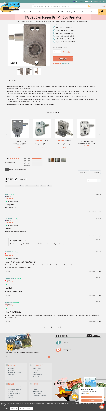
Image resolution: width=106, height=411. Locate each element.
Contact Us (97, 1)
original (21, 186)
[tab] (53, 112)
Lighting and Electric (73, 12)
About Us (11, 370)
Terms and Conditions (39, 395)
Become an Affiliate (14, 372)
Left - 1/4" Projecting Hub (64, 27)
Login (103, 1)
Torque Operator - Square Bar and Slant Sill (86, 142)
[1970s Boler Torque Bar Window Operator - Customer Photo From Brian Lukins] (51, 160)
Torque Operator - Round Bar (42, 144)
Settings (5, 408)
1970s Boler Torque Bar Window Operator (77, 21)
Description (12, 80)
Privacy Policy (37, 393)
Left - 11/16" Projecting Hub (65, 39)
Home (19, 21)
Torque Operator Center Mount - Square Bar (64, 144)
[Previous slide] (99, 134)
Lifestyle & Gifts (59, 12)
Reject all (14, 408)
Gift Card (11, 368)
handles (36, 186)
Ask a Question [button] (84, 172)
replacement (28, 186)
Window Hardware (60, 21)
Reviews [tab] (9, 178)
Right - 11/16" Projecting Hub (65, 42)
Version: (59, 25)
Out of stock (64, 128)
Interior (92, 12)
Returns (35, 370)
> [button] (66, 327)
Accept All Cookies (25, 408)
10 (63, 327)
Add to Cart (19, 128)
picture (49, 186)
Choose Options (42, 128)
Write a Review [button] (96, 172)
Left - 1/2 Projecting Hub (64, 33)
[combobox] (61, 6)
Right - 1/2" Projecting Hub (65, 36)
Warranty (36, 389)
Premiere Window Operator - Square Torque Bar (19, 143)
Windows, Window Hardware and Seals (44, 21)
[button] (97, 212)
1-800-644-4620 (86, 1)
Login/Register (37, 375)
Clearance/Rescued (30, 12)
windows (43, 186)
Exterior (84, 12)
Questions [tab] (22, 179)
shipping (9, 186)
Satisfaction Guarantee (40, 387)
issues (15, 186)
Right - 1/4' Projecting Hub (65, 30)
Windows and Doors (45, 12)
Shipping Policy (37, 391)
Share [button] (8, 212)
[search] (89, 6)
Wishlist (35, 372)
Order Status (37, 368)
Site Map (11, 375)
